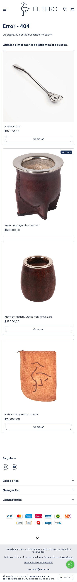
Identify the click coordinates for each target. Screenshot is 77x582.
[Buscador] (65, 9)
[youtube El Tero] (14, 467)
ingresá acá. (66, 557)
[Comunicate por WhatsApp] (70, 564)
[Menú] (4, 9)
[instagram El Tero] (5, 467)
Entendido (66, 577)
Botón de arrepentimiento (38, 562)
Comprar (38, 138)
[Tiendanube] (38, 570)
